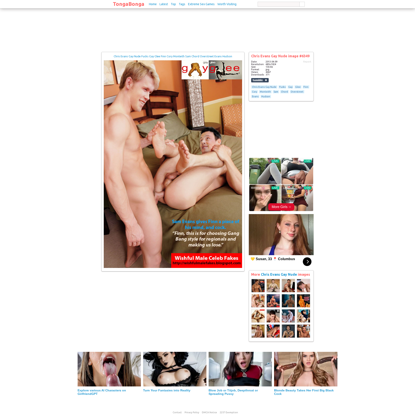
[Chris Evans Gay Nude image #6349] (173, 267)
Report (307, 61)
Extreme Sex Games (201, 4)
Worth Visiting (226, 4)
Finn (305, 87)
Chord (284, 91)
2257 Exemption (229, 412)
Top (173, 4)
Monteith (265, 91)
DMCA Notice (209, 412)
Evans (255, 96)
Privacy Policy (192, 412)
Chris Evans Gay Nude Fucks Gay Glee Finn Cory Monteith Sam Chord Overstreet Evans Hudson (173, 56)
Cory (254, 91)
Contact (177, 412)
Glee (298, 87)
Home (153, 4)
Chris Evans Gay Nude (264, 87)
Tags (182, 4)
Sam (276, 91)
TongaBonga (128, 4)
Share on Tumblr (260, 80)
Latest (164, 4)
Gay (290, 87)
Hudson (265, 96)
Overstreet (297, 91)
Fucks (282, 87)
